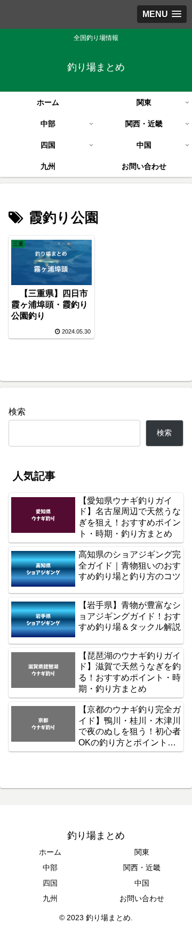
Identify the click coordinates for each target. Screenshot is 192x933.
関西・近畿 (142, 867)
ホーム (50, 852)
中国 (141, 883)
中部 (50, 867)
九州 (50, 898)
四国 (50, 883)
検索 (17, 411)
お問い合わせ (141, 898)
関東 (141, 852)
